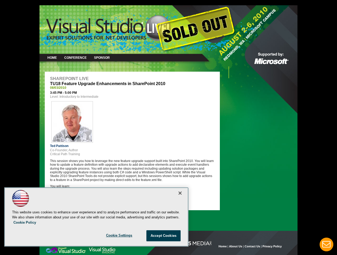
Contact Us (252, 246)
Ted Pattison (59, 146)
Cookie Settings (119, 235)
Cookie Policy (24, 222)
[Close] (180, 193)
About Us (235, 246)
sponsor (102, 58)
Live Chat (326, 244)
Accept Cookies (163, 236)
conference (75, 58)
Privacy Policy (272, 246)
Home (52, 58)
